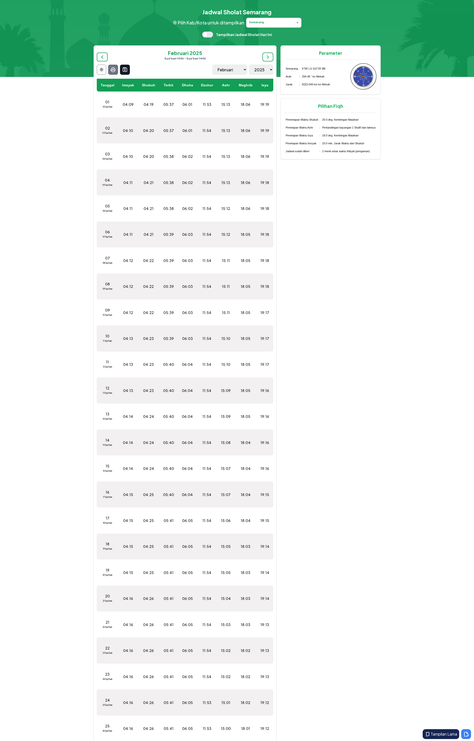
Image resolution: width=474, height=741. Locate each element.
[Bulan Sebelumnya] (102, 57)
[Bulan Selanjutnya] (267, 57)
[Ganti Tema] (101, 70)
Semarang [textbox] (256, 22)
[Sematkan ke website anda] (466, 734)
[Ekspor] (125, 70)
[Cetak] (113, 70)
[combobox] (273, 23)
